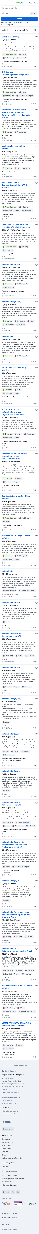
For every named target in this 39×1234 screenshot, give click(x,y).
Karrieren (5, 1152)
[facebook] (4, 1192)
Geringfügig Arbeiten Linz (10, 1078)
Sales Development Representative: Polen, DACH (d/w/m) (14, 185)
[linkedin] (18, 1192)
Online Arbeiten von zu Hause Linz (12, 1086)
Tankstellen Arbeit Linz (9, 1103)
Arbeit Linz (5, 1089)
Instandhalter (8, 336)
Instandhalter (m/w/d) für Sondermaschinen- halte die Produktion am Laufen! (14, 844)
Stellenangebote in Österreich (12, 1158)
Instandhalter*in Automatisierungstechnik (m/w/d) (17, 949)
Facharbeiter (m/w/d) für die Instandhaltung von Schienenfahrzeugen (14, 456)
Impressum (5, 1224)
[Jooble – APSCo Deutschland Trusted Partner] (6, 1203)
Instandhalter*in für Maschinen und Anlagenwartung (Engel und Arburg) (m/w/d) (16, 914)
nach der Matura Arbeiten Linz (11, 1081)
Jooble (14, 1230)
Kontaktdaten (6, 1149)
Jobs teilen (5, 1167)
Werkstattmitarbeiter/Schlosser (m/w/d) (16, 537)
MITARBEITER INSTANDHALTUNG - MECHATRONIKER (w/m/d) (17, 1024)
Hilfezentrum (6, 1155)
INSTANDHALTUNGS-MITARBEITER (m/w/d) (17, 987)
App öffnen (33, 3)
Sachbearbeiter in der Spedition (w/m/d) (16, 497)
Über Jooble (6, 1139)
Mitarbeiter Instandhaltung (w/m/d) (14, 369)
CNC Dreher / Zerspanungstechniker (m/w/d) (15, 73)
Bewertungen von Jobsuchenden (13, 1179)
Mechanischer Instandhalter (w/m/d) (14, 147)
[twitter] (13, 1192)
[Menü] (3, 3)
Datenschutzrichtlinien (9, 1218)
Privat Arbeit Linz (7, 1095)
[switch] (35, 30)
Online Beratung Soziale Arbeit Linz (13, 1084)
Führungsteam (6, 1145)
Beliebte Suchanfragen (9, 1071)
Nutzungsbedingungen (9, 1213)
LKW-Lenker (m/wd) (10, 37)
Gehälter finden (7, 1182)
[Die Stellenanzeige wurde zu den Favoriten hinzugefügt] (36, 37)
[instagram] (8, 1192)
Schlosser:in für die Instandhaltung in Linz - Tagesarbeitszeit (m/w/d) (13, 412)
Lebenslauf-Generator (9, 1185)
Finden (19, 19)
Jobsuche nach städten (9, 1114)
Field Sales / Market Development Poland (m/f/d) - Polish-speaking (16, 226)
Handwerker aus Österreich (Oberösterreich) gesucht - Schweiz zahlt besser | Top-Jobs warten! (16, 114)
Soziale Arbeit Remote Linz (10, 1092)
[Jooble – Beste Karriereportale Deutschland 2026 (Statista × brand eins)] (19, 1203)
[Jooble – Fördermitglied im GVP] (33, 1203)
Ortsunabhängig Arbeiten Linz (11, 1097)
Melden (35, 66)
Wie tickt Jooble (7, 1142)
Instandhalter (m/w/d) (11, 264)
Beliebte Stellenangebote (10, 1111)
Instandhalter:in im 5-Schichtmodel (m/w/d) (12, 635)
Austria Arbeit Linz (7, 1100)
